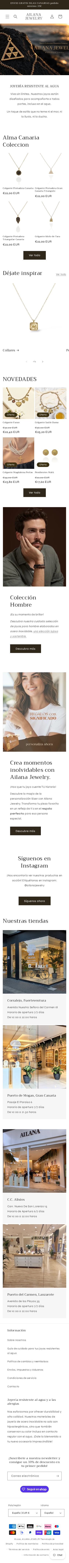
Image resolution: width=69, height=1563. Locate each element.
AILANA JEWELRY (31, 1539)
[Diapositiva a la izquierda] (26, 362)
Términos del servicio (19, 1549)
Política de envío (41, 1549)
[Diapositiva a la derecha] (43, 362)
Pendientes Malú (44, 472)
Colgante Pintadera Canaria (18, 188)
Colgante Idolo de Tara (47, 236)
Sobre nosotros (16, 1340)
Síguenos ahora (34, 901)
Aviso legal (58, 1549)
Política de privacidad (52, 1544)
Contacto (13, 1386)
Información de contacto (36, 1555)
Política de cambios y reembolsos (27, 1361)
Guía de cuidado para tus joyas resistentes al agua (33, 1351)
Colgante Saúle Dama (47, 422)
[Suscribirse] (57, 1476)
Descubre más (25, 831)
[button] (7, 17)
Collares (9, 350)
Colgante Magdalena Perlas (18, 472)
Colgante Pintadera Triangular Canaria (13, 238)
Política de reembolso (27, 1544)
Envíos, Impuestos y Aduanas (25, 1369)
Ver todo (34, 255)
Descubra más (26, 648)
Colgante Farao (11, 422)
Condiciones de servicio (22, 1378)
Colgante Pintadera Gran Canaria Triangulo (49, 190)
